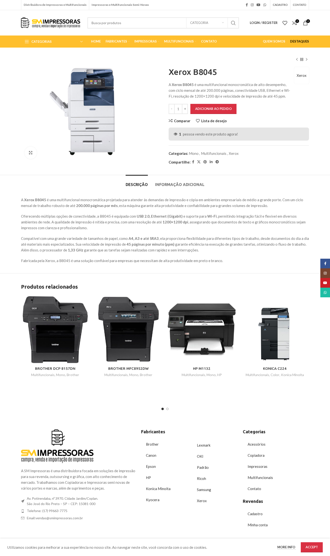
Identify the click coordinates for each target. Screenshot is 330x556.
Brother (73, 375)
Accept (312, 547)
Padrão (203, 467)
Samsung (204, 489)
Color (275, 375)
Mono (194, 153)
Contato (254, 488)
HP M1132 (201, 368)
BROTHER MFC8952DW (128, 368)
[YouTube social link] (258, 5)
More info (286, 547)
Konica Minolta (292, 375)
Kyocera (152, 500)
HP (219, 375)
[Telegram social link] (217, 162)
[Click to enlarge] (31, 153)
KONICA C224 (275, 368)
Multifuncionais (213, 153)
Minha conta (258, 525)
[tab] (137, 182)
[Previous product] (296, 59)
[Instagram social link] (252, 5)
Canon (151, 455)
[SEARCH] (233, 23)
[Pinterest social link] (205, 162)
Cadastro (255, 514)
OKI (200, 456)
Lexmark (203, 445)
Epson (151, 466)
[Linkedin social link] (211, 162)
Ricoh (201, 478)
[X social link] (199, 162)
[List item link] (78, 510)
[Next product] (306, 59)
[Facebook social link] (246, 5)
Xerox (302, 75)
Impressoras (257, 466)
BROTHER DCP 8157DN (55, 368)
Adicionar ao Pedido (213, 109)
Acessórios (256, 444)
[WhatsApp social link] (265, 5)
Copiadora (256, 455)
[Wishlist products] (285, 23)
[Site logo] (50, 22)
